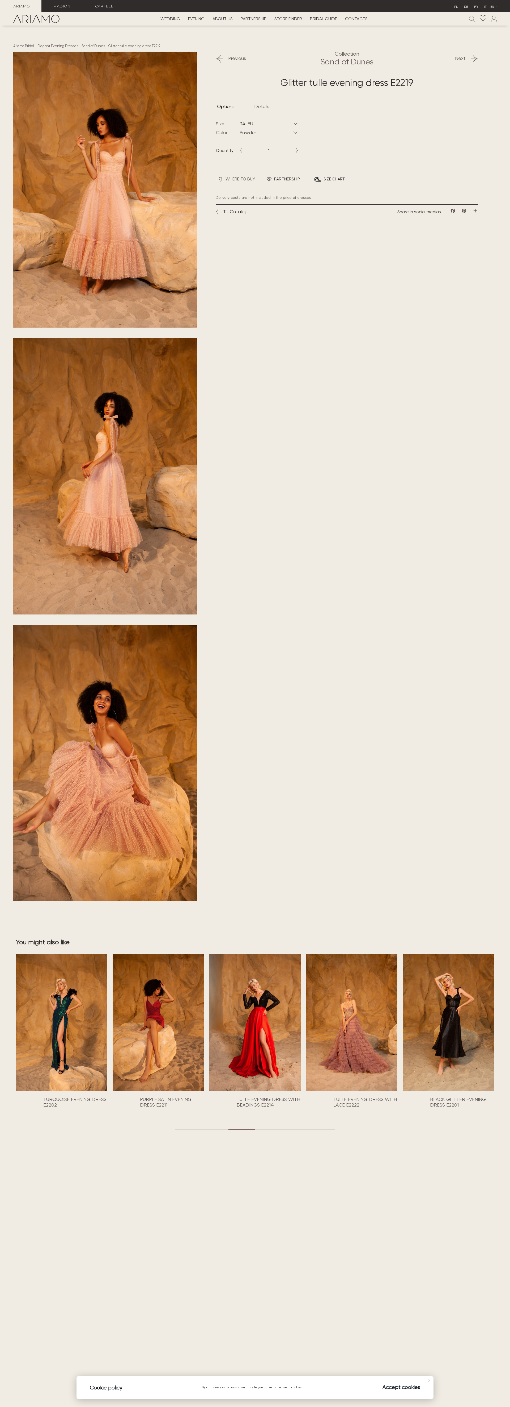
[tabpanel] (61, 1032)
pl (456, 7)
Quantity (224, 150)
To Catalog (235, 211)
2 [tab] (215, 1129)
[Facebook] (453, 211)
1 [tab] (188, 1129)
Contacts (356, 19)
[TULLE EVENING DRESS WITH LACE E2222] (255, 1022)
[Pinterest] (464, 211)
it (485, 7)
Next (460, 58)
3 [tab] (241, 1129)
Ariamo (21, 6)
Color (221, 132)
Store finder (288, 19)
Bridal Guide (323, 19)
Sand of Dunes (93, 46)
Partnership (253, 19)
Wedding (170, 19)
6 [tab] (321, 1129)
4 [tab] (268, 1129)
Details (261, 106)
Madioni (62, 6)
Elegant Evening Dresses (57, 46)
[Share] (475, 211)
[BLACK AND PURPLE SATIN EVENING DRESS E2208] (448, 1022)
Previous (237, 58)
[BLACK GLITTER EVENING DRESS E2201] (351, 1022)
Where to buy (240, 179)
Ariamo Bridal (23, 46)
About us (222, 19)
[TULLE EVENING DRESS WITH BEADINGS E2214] (158, 1022)
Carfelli (104, 6)
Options (226, 106)
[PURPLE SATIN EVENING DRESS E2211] (61, 1022)
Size (220, 123)
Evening (196, 19)
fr (476, 7)
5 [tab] (295, 1129)
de (466, 7)
